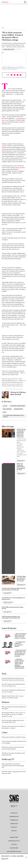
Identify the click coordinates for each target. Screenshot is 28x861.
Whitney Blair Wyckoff (9, 49)
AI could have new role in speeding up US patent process (13, 598)
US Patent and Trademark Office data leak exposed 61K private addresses (13, 589)
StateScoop (14, 823)
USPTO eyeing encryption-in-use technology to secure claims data (11, 617)
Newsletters (14, 837)
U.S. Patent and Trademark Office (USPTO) (13, 416)
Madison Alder (21, 584)
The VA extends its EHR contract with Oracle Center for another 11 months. (20, 636)
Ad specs (14, 844)
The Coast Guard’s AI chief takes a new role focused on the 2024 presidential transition (20, 653)
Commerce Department (17, 406)
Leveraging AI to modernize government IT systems (20, 644)
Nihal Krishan (21, 460)
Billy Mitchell (8, 611)
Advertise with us (14, 841)
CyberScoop (14, 820)
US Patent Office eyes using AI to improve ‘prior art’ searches (21, 579)
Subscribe (4, 858)
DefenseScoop (14, 816)
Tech (4, 412)
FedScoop (14, 813)
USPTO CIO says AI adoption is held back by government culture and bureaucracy (21, 433)
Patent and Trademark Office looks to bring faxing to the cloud (21, 466)
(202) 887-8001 (14, 848)
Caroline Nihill (21, 473)
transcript (4, 145)
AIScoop (14, 830)
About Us (14, 805)
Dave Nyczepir (8, 620)
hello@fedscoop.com (14, 851)
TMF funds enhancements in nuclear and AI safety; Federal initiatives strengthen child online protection (19, 663)
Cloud (5, 406)
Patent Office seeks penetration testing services (12, 607)
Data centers (7, 409)
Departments (18, 409)
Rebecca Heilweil (9, 602)
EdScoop (14, 827)
